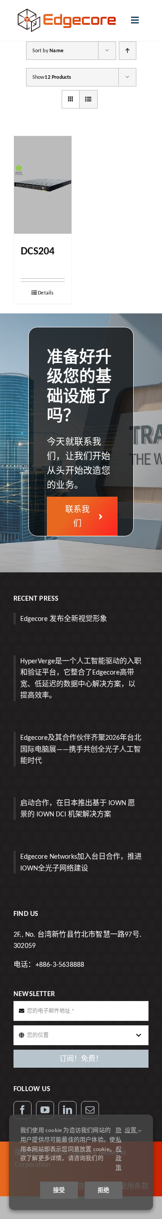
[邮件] (90, 1110)
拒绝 (103, 1190)
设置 (131, 1130)
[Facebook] (23, 1110)
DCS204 (37, 250)
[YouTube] (45, 1110)
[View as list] (88, 99)
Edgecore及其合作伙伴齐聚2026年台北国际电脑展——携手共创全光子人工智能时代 (80, 749)
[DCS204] (43, 185)
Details (46, 293)
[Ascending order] (127, 50)
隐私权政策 (119, 1149)
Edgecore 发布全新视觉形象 (63, 618)
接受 (59, 1190)
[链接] (67, 1110)
